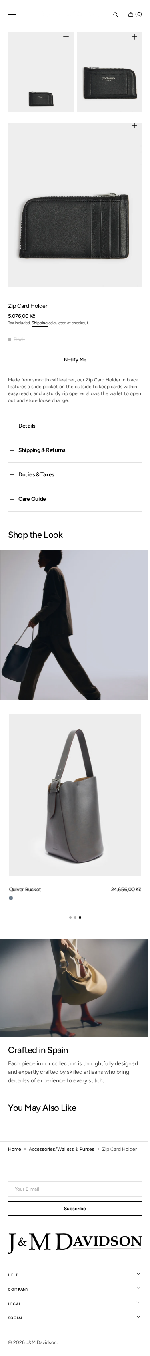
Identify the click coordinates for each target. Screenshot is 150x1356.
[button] (12, 15)
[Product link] (75, 793)
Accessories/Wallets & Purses (61, 1133)
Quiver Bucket (25, 877)
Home (14, 1133)
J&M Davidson (41, 1342)
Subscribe (72, 1209)
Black (19, 328)
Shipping (40, 311)
